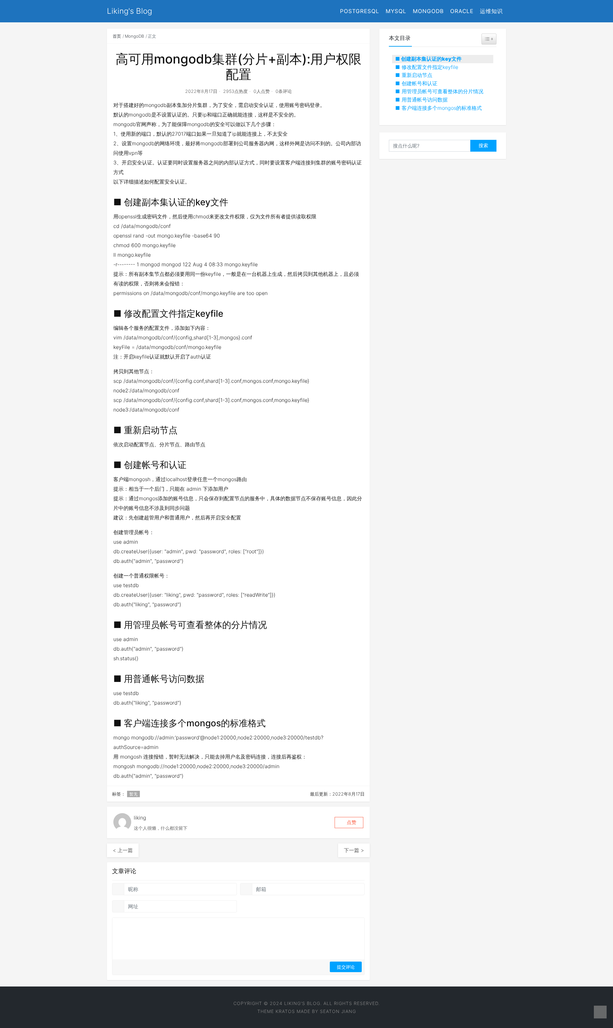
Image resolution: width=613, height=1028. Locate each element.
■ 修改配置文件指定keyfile (426, 67)
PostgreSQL (359, 11)
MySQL (396, 11)
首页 (117, 36)
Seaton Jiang (338, 1011)
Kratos (285, 1011)
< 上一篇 (123, 850)
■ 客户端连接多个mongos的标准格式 (438, 108)
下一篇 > (354, 850)
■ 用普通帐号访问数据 (421, 99)
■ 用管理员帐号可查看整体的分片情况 (439, 91)
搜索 (483, 145)
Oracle (461, 11)
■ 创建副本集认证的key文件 (428, 59)
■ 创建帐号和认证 (416, 83)
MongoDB (428, 11)
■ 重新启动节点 (413, 75)
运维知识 (491, 11)
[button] (349, 822)
